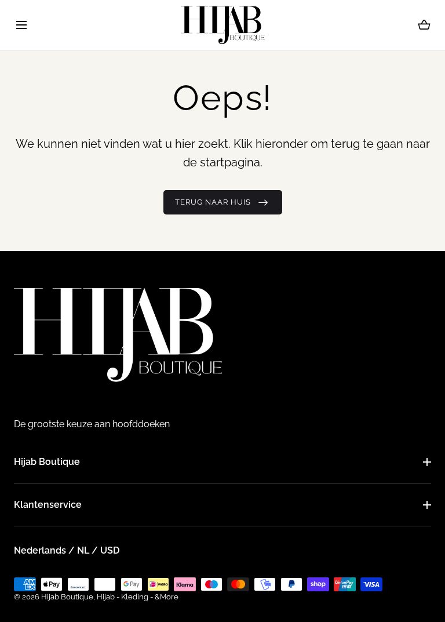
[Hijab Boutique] (223, 25)
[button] (21, 25)
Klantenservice (48, 504)
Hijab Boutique (47, 461)
